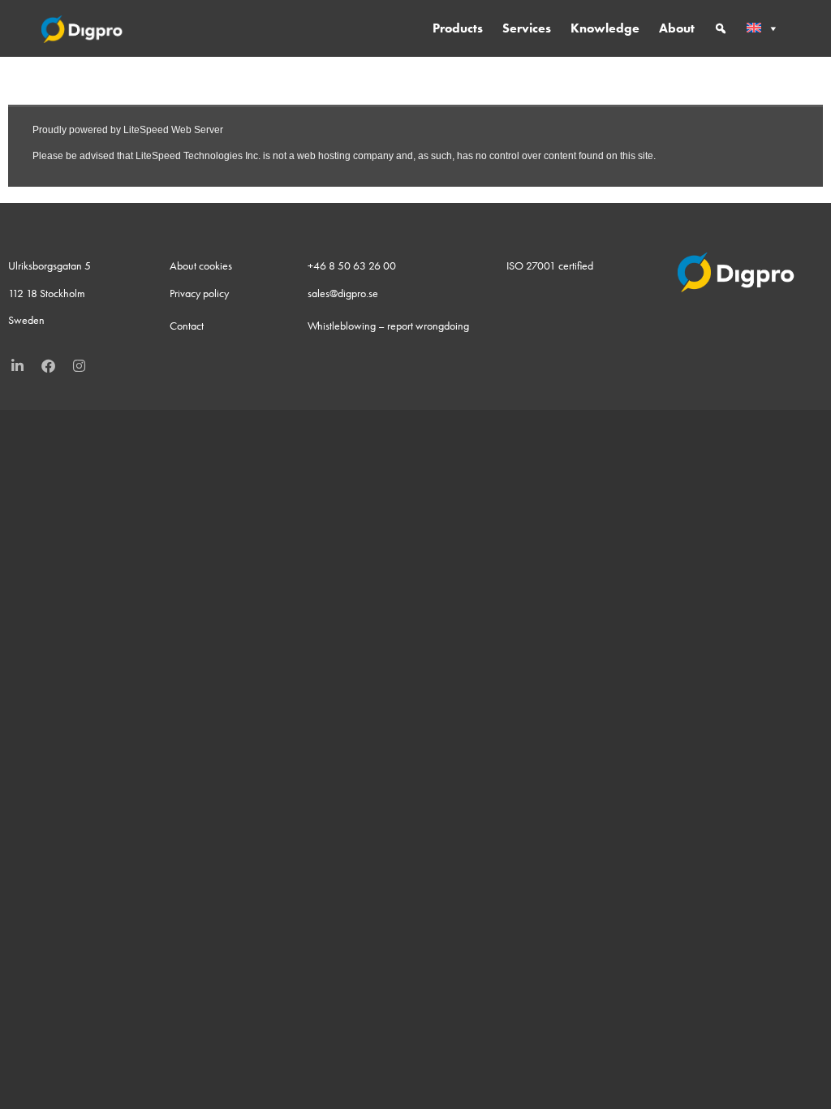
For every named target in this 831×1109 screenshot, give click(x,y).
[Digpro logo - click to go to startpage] (82, 28)
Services (526, 28)
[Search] (720, 28)
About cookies (201, 265)
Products (458, 28)
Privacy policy (199, 293)
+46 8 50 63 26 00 (352, 265)
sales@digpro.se (343, 293)
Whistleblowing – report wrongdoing (388, 325)
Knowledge (605, 28)
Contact (187, 325)
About (677, 28)
